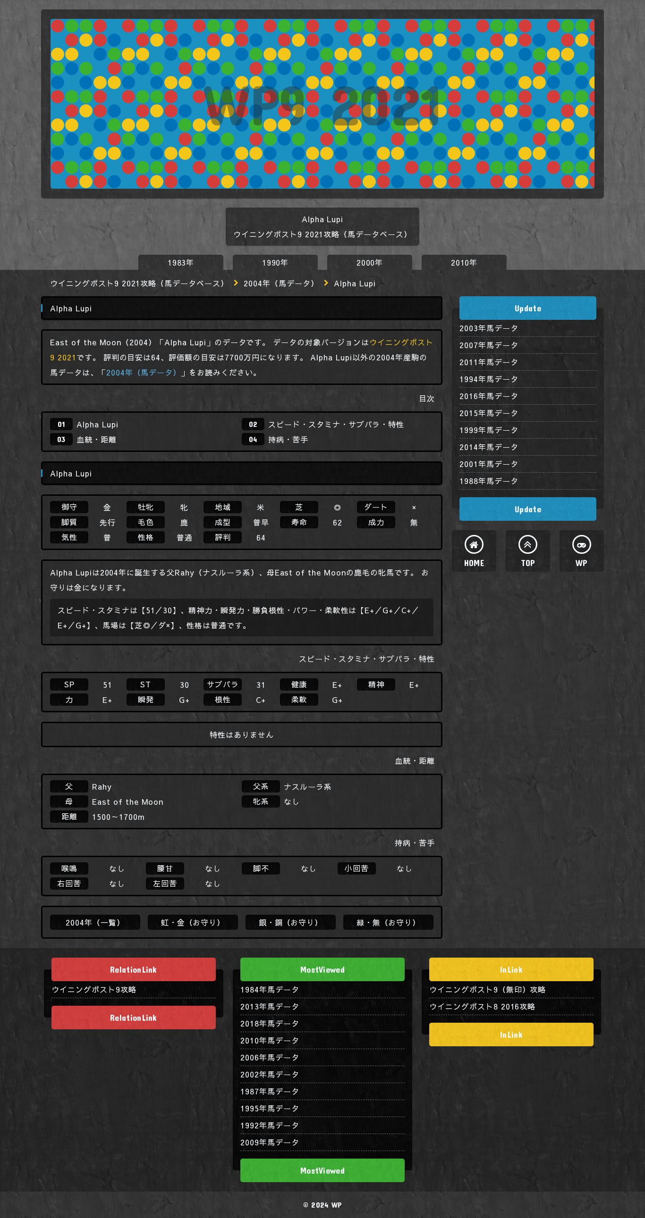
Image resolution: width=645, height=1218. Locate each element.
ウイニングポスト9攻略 (93, 989)
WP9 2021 (322, 103)
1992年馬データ (269, 1125)
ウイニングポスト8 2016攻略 (482, 1006)
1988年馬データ (488, 481)
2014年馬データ (488, 447)
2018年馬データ (269, 1023)
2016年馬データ (488, 396)
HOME (474, 563)
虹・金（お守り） (193, 922)
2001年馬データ (488, 464)
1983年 (181, 262)
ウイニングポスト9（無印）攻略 (487, 989)
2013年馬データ (269, 1006)
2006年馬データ (269, 1057)
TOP (528, 563)
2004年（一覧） (95, 922)
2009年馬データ (269, 1142)
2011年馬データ (488, 362)
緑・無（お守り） (388, 922)
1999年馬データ (488, 430)
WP (582, 563)
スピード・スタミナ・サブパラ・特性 (336, 424)
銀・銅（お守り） (291, 922)
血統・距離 (96, 439)
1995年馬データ (269, 1108)
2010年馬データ (269, 1040)
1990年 (275, 262)
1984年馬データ (269, 989)
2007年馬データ (488, 345)
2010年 (464, 262)
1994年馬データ (488, 379)
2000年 (369, 262)
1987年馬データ (269, 1091)
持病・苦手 (288, 439)
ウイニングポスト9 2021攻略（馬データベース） (139, 283)
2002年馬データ (269, 1074)
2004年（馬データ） (281, 283)
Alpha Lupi (97, 424)
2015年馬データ (488, 413)
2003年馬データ (488, 328)
